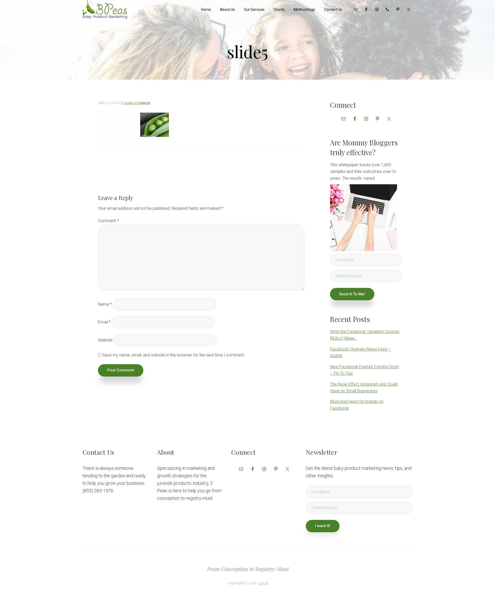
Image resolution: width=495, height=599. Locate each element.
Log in (263, 582)
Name (105, 304)
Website (105, 339)
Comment (108, 220)
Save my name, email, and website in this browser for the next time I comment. (173, 355)
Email (104, 322)
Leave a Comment (137, 103)
